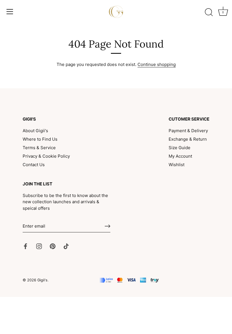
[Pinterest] (52, 246)
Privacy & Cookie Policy (46, 156)
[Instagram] (39, 246)
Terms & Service (39, 147)
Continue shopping (157, 64)
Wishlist (176, 164)
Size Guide (179, 147)
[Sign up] (107, 226)
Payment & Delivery (188, 130)
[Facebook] (25, 246)
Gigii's (42, 280)
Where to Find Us (40, 139)
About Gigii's (35, 130)
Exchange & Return (188, 139)
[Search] (209, 12)
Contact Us (34, 164)
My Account (180, 156)
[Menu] (10, 11)
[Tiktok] (66, 246)
